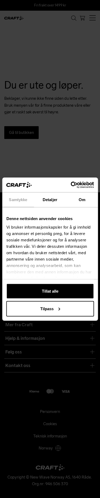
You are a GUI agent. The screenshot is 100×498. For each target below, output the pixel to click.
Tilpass (47, 308)
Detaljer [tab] (50, 199)
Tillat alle (50, 291)
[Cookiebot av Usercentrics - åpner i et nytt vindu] (71, 184)
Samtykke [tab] (18, 199)
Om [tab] (82, 199)
